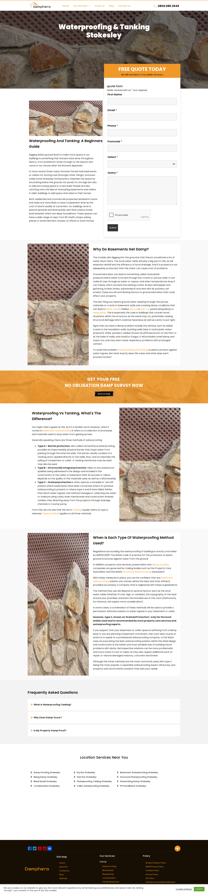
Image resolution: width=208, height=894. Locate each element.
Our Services (80, 5)
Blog (111, 5)
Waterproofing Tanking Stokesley (94, 781)
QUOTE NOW (104, 394)
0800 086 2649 (168, 6)
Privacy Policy (152, 874)
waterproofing (50, 513)
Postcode (115, 141)
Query (113, 172)
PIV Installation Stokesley (133, 785)
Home (65, 5)
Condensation (109, 878)
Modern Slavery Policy (156, 862)
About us (100, 5)
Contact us (124, 5)
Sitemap (63, 878)
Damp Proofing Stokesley (47, 772)
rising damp (99, 312)
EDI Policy (150, 878)
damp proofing (160, 564)
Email (112, 110)
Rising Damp (108, 874)
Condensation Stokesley (47, 785)
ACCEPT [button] (199, 889)
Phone (113, 125)
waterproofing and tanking (133, 349)
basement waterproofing (57, 430)
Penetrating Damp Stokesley (135, 781)
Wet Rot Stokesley (86, 776)
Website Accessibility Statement (160, 882)
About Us (63, 866)
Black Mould (107, 870)
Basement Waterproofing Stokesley (139, 772)
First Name (115, 94)
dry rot (133, 309)
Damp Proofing (109, 866)
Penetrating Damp (110, 881)
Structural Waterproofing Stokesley (138, 776)
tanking (77, 509)
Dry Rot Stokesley (86, 772)
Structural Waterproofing (137, 571)
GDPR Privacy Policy (154, 866)
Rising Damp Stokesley (45, 776)
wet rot (145, 309)
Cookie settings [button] (184, 889)
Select (113, 157)
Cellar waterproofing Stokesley (93, 785)
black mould (113, 309)
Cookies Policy (152, 870)
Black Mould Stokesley (45, 781)
